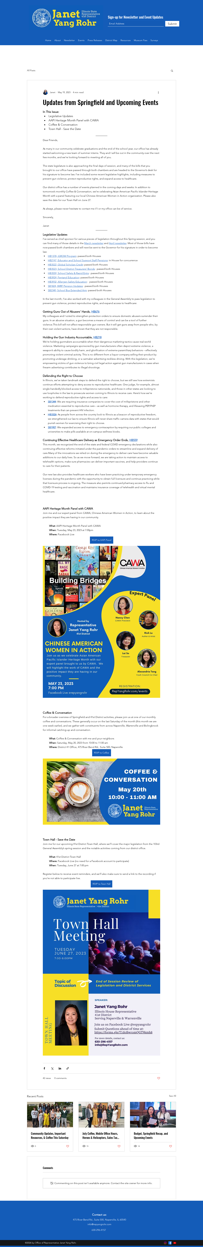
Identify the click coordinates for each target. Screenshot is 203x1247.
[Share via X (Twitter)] (52, 1068)
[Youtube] (174, 1242)
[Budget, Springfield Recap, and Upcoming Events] (153, 1115)
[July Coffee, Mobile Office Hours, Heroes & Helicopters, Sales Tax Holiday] (101, 1115)
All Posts (31, 70)
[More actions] (158, 92)
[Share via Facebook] (44, 1068)
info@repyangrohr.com (99, 1224)
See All (172, 1095)
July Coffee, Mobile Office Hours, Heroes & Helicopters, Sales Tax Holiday (100, 1135)
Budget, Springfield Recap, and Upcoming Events (151, 1135)
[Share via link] (67, 1068)
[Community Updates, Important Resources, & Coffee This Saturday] (50, 1115)
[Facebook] (170, 1242)
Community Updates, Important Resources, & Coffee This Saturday (50, 1135)
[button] (125, 40)
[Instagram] (165, 1242)
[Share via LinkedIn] (59, 1068)
